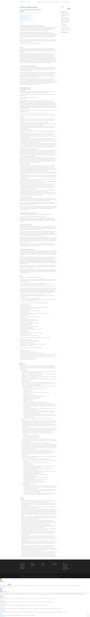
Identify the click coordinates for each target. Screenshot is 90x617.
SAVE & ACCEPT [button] (2, 616)
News (42, 565)
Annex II (21, 22)
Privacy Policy (65, 565)
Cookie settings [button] (2, 586)
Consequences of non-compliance (25, 20)
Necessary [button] (1, 595)
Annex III (22, 23)
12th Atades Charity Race (65, 27)
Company (43, 564)
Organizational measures (24, 16)
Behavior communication (24, 18)
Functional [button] (1, 599)
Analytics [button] (1, 606)
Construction (22, 565)
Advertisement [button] (2, 609)
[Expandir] (2, 581)
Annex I (21, 21)
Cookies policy (65, 567)
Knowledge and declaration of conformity (26, 17)
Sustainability (54, 564)
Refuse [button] (8, 586)
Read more (11, 586)
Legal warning (65, 564)
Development (22, 564)
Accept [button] (6, 586)
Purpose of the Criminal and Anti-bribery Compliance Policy (29, 12)
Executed (32, 565)
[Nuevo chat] (0, 581)
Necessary (2, 596)
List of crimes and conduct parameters (26, 15)
